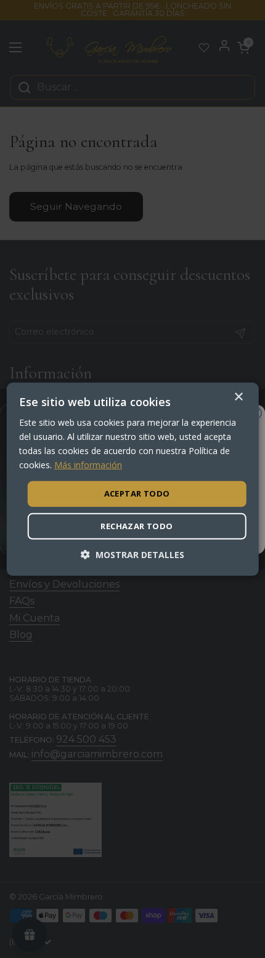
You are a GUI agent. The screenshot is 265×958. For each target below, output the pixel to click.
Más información (88, 465)
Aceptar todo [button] (137, 493)
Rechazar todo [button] (136, 526)
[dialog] (133, 478)
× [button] (238, 396)
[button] (132, 555)
